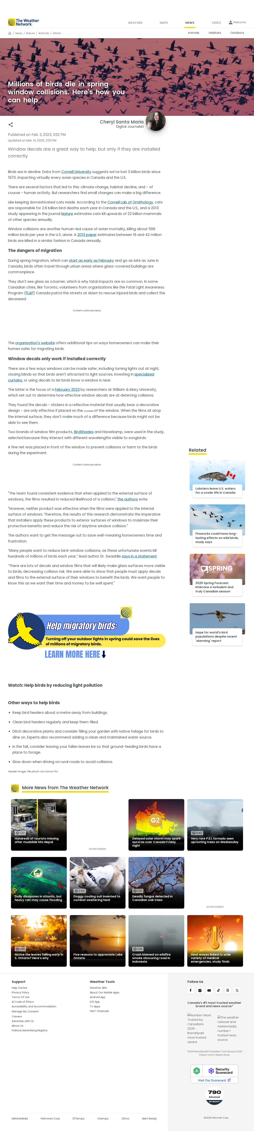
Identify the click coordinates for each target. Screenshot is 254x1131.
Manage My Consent (25, 1011)
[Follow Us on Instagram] (200, 990)
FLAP (29, 293)
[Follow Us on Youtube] (209, 990)
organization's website (35, 343)
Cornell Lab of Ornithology (130, 202)
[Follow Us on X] (237, 990)
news (18, 33)
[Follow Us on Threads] (227, 990)
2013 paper (87, 234)
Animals (43, 33)
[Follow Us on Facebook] (190, 990)
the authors (128, 499)
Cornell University (76, 171)
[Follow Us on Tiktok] (218, 990)
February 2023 (67, 389)
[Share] (10, 124)
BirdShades (84, 431)
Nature (30, 33)
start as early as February (91, 260)
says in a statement (139, 556)
